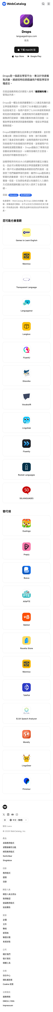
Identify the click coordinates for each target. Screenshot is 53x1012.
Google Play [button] (35, 56)
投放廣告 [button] (6, 907)
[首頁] (14, 4)
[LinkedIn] (8, 814)
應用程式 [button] (6, 873)
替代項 (7, 511)
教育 (26, 40)
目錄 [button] (5, 881)
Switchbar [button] (7, 856)
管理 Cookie (7, 826)
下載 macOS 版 (28, 49)
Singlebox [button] (7, 860)
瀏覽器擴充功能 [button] (9, 847)
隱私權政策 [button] (7, 980)
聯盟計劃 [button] (6, 937)
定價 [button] (5, 920)
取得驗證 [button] (6, 898)
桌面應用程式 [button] (8, 843)
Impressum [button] (8, 1005)
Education (13, 195)
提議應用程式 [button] (8, 903)
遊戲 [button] (5, 877)
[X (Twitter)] (4, 814)
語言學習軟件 (26, 195)
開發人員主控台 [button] (9, 894)
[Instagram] (17, 814)
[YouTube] (12, 814)
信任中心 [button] (6, 975)
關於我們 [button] (6, 954)
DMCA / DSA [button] (8, 1001)
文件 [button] (5, 924)
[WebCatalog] (5, 807)
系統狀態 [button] (6, 941)
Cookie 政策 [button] (8, 984)
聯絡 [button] (5, 928)
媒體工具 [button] (6, 963)
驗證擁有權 (40, 91)
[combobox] (18, 820)
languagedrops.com (26, 36)
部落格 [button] (6, 933)
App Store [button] (19, 56)
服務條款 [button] (6, 997)
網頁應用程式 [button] (8, 851)
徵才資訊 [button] (6, 958)
